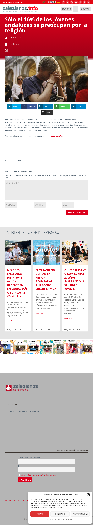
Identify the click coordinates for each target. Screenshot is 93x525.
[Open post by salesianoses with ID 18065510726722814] (6, 347)
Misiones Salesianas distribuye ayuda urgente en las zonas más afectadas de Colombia (18, 285)
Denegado (60, 514)
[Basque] (43, 2)
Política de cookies (50, 519)
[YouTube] (76, 2)
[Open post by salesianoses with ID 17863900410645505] (73, 347)
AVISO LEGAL (10, 500)
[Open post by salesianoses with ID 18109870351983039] (86, 347)
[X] (67, 2)
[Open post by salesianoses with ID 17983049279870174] (33, 347)
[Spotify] (80, 2)
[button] (88, 495)
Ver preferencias (80, 514)
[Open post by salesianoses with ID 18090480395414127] (20, 347)
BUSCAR (66, 9)
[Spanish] (58, 2)
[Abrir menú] (75, 9)
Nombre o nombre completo (29, 457)
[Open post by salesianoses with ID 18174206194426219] (46, 347)
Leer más (11, 320)
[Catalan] (46, 2)
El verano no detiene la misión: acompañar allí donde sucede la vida (46, 285)
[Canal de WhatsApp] (84, 2)
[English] (49, 2)
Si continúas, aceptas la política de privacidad (38, 475)
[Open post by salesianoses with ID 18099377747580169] (59, 347)
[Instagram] (71, 2)
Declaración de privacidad (66, 519)
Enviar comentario (77, 212)
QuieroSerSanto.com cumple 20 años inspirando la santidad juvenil (75, 285)
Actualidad (11, 244)
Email (20, 466)
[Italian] (55, 2)
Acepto (40, 514)
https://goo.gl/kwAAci (55, 136)
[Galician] (52, 2)
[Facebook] (63, 2)
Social (47, 244)
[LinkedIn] (88, 2)
